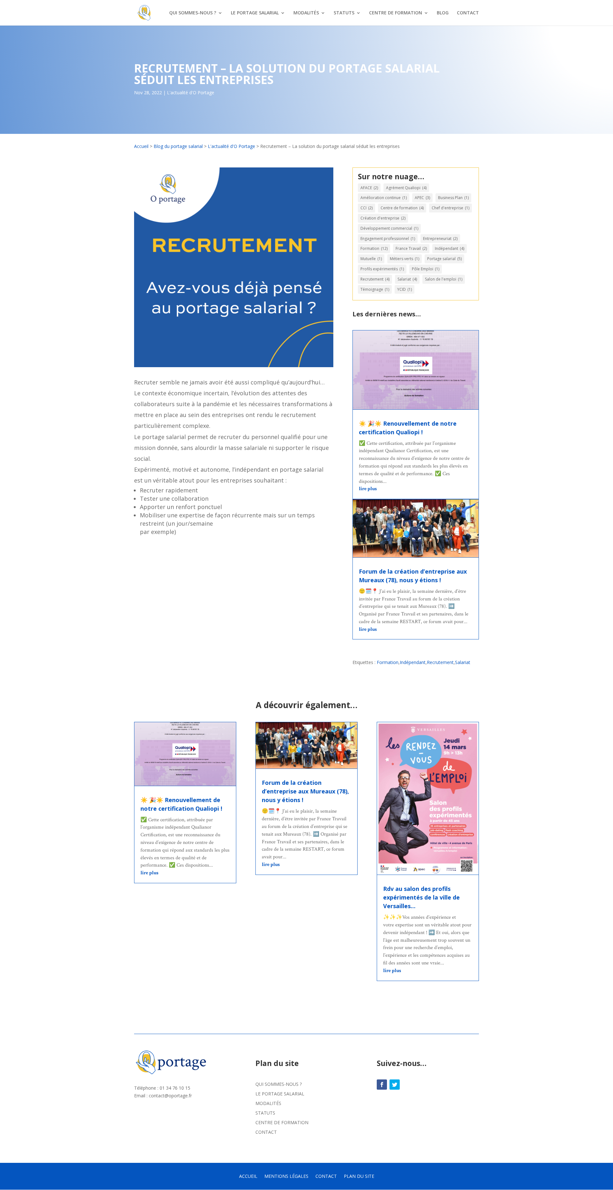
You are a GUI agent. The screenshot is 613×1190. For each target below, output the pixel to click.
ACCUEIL (248, 1176)
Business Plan (453, 197)
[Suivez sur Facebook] (382, 1084)
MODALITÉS (306, 13)
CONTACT (468, 13)
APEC (422, 197)
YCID (404, 289)
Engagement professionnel (387, 238)
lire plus (368, 488)
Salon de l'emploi (443, 279)
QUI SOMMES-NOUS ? (192, 13)
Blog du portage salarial (178, 146)
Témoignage (374, 289)
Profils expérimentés (382, 269)
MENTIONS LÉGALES (286, 1176)
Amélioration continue (383, 197)
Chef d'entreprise (450, 208)
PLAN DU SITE (359, 1176)
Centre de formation (402, 208)
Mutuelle (371, 258)
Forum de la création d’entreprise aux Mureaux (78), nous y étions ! (305, 791)
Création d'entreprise (382, 218)
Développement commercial (389, 228)
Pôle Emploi (425, 269)
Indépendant (449, 248)
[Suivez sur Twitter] (395, 1084)
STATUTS (344, 13)
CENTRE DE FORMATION (395, 13)
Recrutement (375, 279)
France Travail (411, 248)
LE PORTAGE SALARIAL (255, 13)
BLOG (443, 13)
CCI (366, 208)
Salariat (407, 279)
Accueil (141, 146)
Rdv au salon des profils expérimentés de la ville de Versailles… (421, 897)
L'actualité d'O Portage (190, 92)
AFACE (369, 187)
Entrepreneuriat (440, 238)
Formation (374, 248)
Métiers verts (404, 258)
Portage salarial (444, 258)
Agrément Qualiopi (406, 187)
